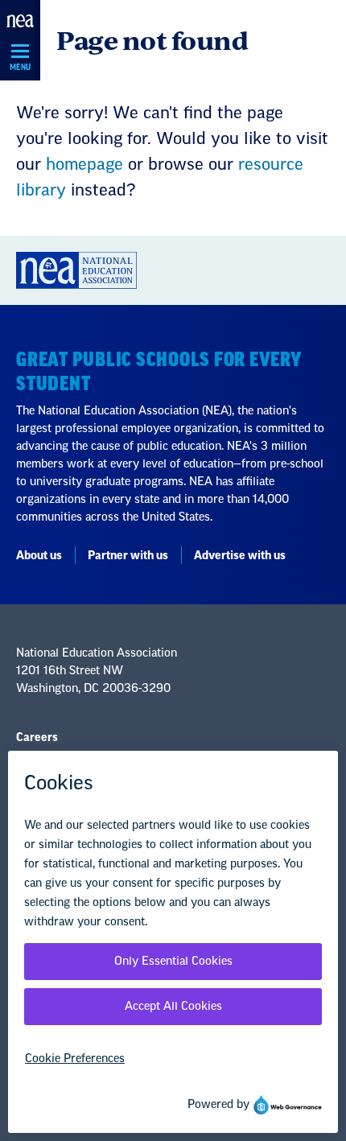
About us (39, 556)
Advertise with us (240, 556)
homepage (84, 165)
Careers (37, 738)
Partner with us (128, 556)
